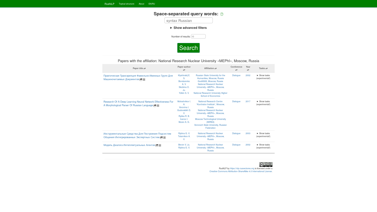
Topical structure (126, 3)
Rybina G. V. (184, 133)
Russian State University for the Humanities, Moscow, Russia (210, 77)
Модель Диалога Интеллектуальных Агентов (129, 145)
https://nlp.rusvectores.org (242, 168)
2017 (248, 101)
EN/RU (152, 3)
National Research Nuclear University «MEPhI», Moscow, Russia (210, 87)
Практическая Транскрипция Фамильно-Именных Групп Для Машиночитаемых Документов (138, 77)
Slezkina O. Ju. (184, 88)
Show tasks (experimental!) (263, 77)
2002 (248, 75)
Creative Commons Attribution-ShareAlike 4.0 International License (241, 171)
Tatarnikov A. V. (184, 138)
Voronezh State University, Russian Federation (210, 126)
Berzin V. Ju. (184, 144)
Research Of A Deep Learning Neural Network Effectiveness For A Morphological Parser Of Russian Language (138, 103)
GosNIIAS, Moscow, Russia (210, 81)
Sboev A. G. (184, 121)
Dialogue (236, 75)
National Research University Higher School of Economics (210, 94)
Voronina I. (184, 107)
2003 (248, 133)
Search (188, 47)
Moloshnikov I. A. (184, 103)
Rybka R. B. (184, 116)
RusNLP (109, 4)
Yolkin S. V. (184, 92)
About (141, 3)
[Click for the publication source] (141, 79)
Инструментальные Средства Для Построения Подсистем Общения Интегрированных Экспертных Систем (137, 135)
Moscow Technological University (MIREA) (210, 120)
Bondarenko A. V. (184, 83)
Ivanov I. (184, 118)
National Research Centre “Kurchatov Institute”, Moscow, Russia (210, 104)
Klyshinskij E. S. (184, 77)
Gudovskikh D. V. (184, 112)
